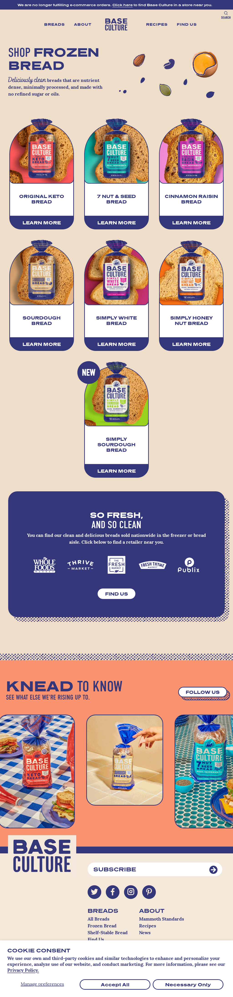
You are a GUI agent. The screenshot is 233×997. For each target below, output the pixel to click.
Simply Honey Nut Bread (191, 320)
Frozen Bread (102, 926)
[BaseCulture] (42, 858)
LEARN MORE (42, 222)
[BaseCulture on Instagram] (130, 892)
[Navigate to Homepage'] (116, 24)
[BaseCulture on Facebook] (112, 892)
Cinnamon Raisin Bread (191, 198)
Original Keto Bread (41, 198)
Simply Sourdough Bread (116, 444)
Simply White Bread (116, 320)
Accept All (115, 984)
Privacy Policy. (23, 970)
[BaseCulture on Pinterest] (149, 892)
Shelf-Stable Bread (108, 933)
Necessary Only (188, 984)
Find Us (187, 24)
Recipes (157, 24)
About (82, 24)
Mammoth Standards (161, 919)
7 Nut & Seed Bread (116, 198)
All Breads (98, 919)
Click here (122, 5)
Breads (54, 24)
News (145, 933)
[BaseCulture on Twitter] (94, 892)
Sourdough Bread (42, 320)
